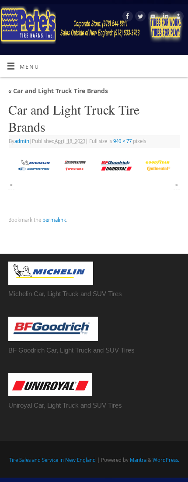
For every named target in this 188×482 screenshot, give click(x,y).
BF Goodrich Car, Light (41, 350)
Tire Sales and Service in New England (52, 460)
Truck (83, 350)
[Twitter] (139, 17)
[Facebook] (126, 17)
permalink (54, 220)
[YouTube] (152, 17)
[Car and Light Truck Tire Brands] (94, 165)
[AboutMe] (177, 17)
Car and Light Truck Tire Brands (58, 91)
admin (21, 141)
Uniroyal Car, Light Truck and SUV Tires (65, 405)
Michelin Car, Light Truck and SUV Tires (65, 293)
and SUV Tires (113, 350)
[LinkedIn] (164, 17)
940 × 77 (122, 141)
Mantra (138, 460)
